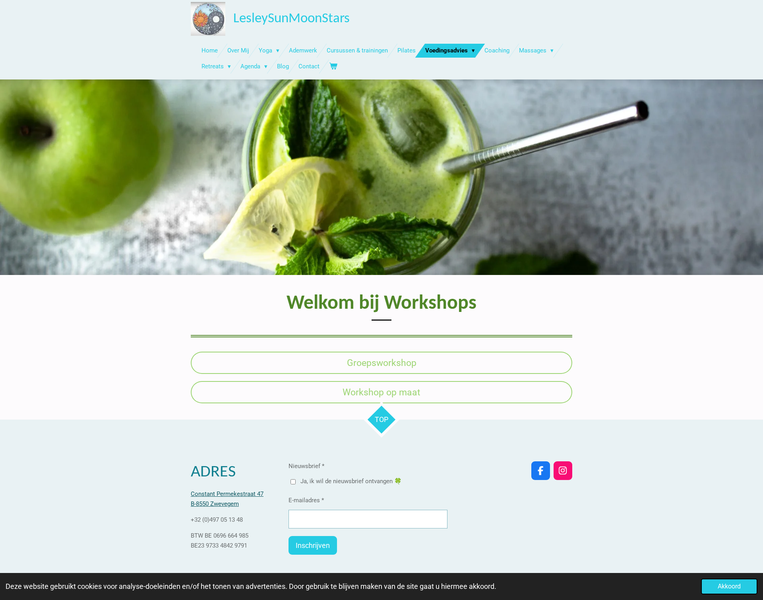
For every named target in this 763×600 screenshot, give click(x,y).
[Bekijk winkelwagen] (333, 67)
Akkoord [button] (729, 586)
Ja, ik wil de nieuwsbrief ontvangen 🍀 (351, 481)
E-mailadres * (306, 500)
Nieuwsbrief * (306, 466)
